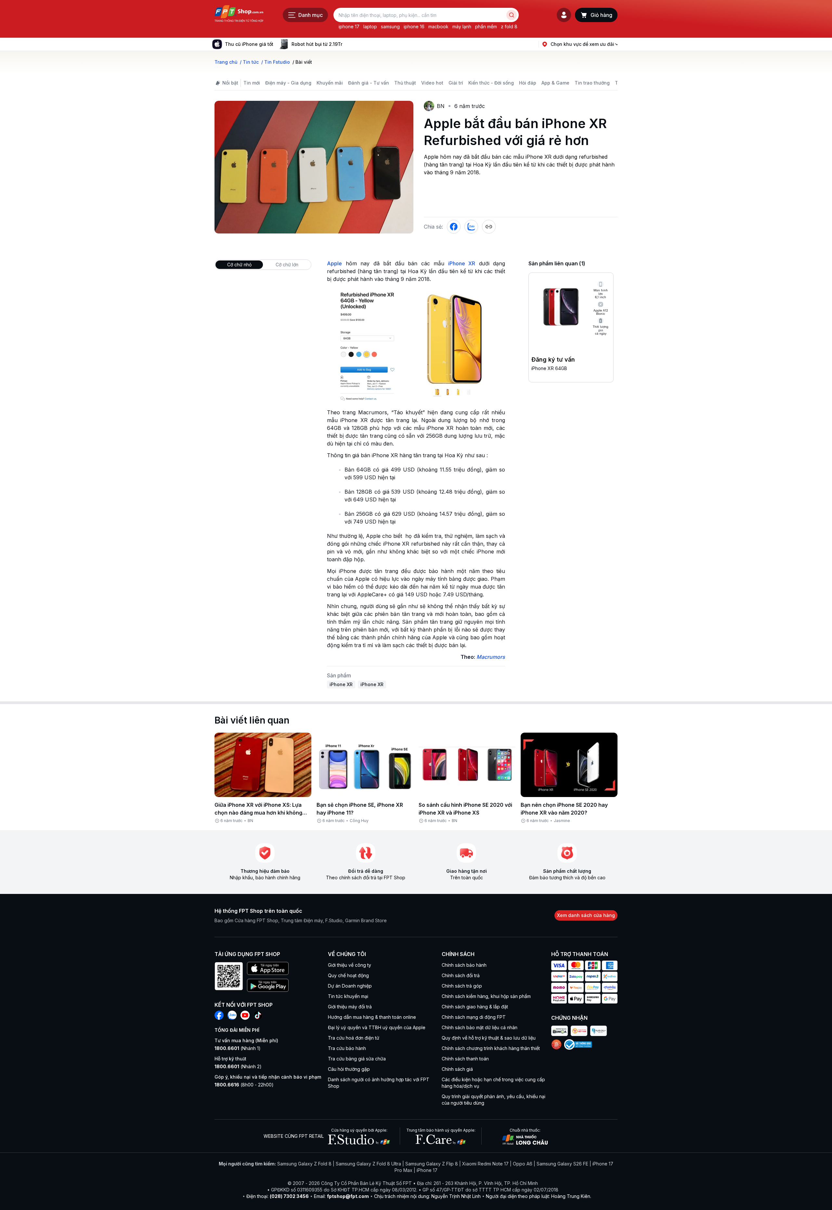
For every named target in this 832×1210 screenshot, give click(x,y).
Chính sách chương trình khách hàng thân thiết (491, 1048)
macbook (438, 26)
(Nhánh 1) (237, 1048)
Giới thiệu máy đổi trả (350, 1006)
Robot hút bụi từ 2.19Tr (317, 44)
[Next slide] (347, 44)
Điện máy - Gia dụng (288, 83)
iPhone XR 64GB (549, 368)
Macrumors (490, 657)
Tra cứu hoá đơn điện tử (353, 1038)
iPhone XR (461, 263)
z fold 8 (509, 26)
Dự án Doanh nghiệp (350, 986)
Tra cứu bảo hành (347, 1048)
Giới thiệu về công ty (349, 965)
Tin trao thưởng (592, 83)
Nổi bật (230, 83)
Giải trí (455, 83)
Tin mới (251, 83)
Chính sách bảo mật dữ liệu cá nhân (479, 1027)
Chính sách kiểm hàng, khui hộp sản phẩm (486, 996)
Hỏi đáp (527, 83)
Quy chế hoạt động (348, 975)
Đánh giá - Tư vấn (368, 83)
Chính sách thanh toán (465, 1058)
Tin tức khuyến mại (348, 996)
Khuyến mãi (330, 83)
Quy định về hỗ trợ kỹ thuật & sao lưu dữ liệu (489, 1038)
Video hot (432, 83)
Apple (334, 263)
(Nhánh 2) (238, 1066)
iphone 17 (349, 26)
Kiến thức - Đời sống (491, 83)
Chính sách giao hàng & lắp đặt (475, 1006)
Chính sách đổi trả (461, 975)
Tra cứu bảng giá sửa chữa (357, 1058)
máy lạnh (461, 26)
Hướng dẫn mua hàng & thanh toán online (372, 1017)
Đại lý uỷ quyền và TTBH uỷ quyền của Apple (376, 1027)
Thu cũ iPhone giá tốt (249, 44)
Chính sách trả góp (462, 986)
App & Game (555, 83)
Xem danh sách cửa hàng (586, 915)
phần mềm (486, 26)
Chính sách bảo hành (464, 965)
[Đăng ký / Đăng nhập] (564, 15)
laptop (370, 26)
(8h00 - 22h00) (244, 1084)
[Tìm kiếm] (511, 15)
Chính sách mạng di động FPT (474, 1017)
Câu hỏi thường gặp (349, 1069)
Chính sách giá (457, 1069)
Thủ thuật (405, 83)
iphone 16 (414, 26)
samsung (390, 26)
